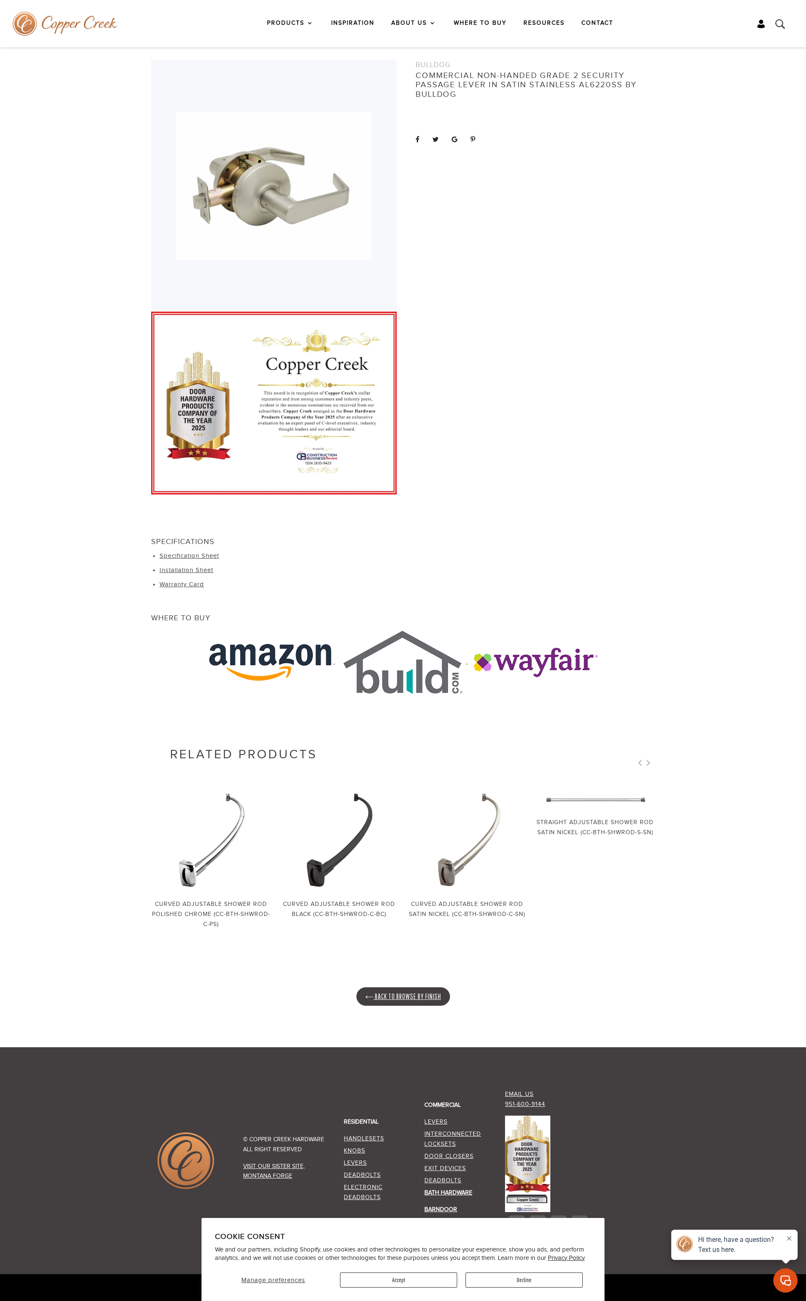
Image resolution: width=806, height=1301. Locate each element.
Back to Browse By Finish (407, 996)
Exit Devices (445, 1168)
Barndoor (440, 1209)
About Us (409, 23)
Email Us (519, 1094)
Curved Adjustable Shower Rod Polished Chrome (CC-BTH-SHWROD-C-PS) (211, 914)
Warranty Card (182, 584)
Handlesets (364, 1138)
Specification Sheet (189, 555)
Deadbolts (362, 1175)
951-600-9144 (525, 1104)
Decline (524, 1279)
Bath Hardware (448, 1192)
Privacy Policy (566, 1258)
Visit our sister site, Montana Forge (274, 1171)
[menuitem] (291, 23)
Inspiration (352, 23)
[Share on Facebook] (418, 140)
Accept (398, 1279)
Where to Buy (480, 23)
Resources (544, 23)
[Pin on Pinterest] (473, 140)
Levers (355, 1163)
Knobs (354, 1150)
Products (285, 23)
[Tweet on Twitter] (435, 140)
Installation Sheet (186, 570)
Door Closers (449, 1156)
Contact (597, 23)
